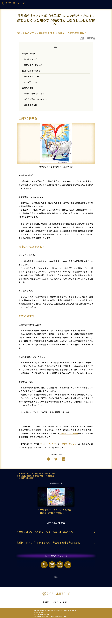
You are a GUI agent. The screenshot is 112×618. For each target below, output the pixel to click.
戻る (56, 577)
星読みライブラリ (29, 33)
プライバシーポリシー (61, 602)
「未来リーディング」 (69, 444)
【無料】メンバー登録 (69, 433)
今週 (52, 564)
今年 (68, 564)
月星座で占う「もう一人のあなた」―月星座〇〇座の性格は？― (63, 33)
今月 (60, 564)
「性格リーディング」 (48, 444)
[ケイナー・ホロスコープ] (13, 3)
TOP (18, 33)
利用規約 (46, 602)
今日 (44, 564)
